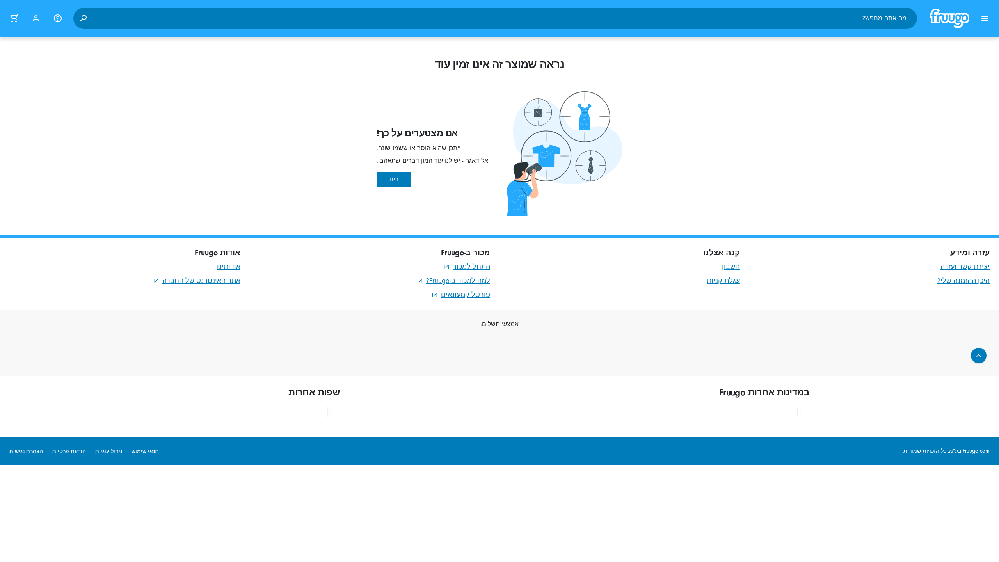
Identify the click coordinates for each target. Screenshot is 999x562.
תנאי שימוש (145, 451)
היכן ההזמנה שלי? (963, 281)
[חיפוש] (83, 18)
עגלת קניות (723, 281)
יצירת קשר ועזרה (965, 267)
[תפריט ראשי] (985, 18)
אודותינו (228, 267)
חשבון (731, 267)
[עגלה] (14, 18)
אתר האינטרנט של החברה (201, 281)
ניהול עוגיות (108, 451)
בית (394, 179)
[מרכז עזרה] (58, 18)
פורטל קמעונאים (465, 295)
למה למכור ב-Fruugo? (458, 281)
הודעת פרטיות (69, 451)
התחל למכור (471, 267)
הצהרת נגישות (26, 451)
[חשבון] (36, 18)
